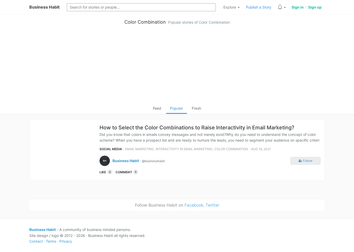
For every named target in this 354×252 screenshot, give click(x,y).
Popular (176, 108)
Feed (157, 108)
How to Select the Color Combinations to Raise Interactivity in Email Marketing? (197, 127)
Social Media (111, 149)
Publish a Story (258, 7)
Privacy (65, 241)
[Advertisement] (177, 66)
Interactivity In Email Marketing (184, 149)
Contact (36, 241)
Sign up (315, 7)
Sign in (298, 7)
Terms (51, 241)
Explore (230, 7)
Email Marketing (139, 149)
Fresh (196, 108)
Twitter (212, 205)
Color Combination (145, 22)
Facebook (194, 205)
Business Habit (44, 7)
